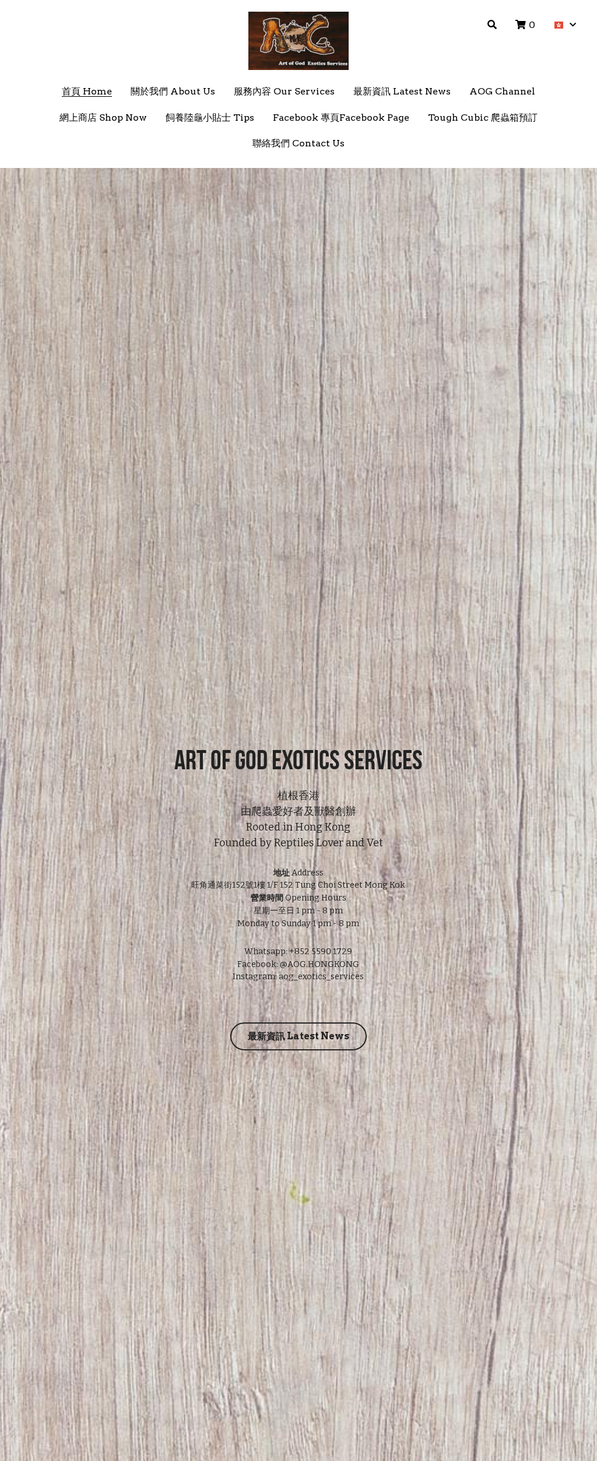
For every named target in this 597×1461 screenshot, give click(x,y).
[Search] (492, 25)
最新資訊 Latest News (298, 949)
